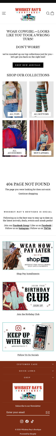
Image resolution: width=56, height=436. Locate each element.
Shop (27, 377)
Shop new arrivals (28, 65)
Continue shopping (28, 193)
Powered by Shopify (28, 434)
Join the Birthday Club (28, 314)
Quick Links (27, 371)
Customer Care (27, 364)
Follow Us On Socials (28, 355)
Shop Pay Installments (28, 273)
